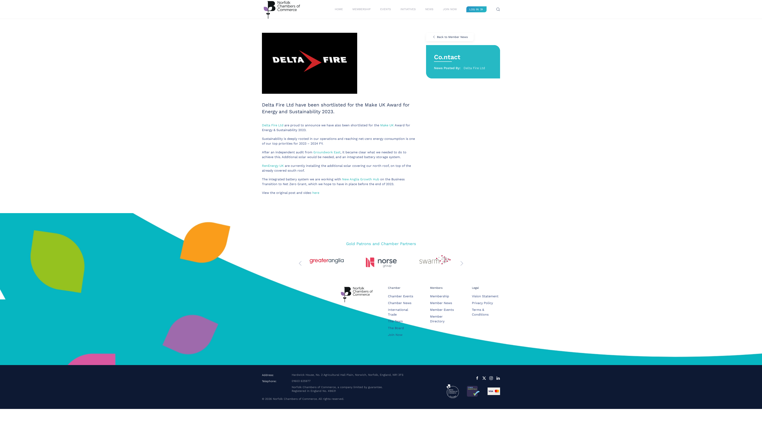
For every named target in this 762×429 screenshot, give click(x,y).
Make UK (387, 125)
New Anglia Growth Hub (360, 179)
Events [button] (385, 9)
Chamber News (399, 303)
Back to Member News (452, 37)
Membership (439, 296)
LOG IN (474, 9)
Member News (441, 303)
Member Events (442, 310)
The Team (395, 321)
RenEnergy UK (273, 166)
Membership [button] (361, 9)
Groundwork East (327, 152)
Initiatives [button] (408, 9)
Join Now (450, 9)
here (315, 193)
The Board (396, 328)
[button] (498, 9)
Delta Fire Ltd (272, 125)
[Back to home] (282, 9)
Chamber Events (400, 296)
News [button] (429, 9)
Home (339, 9)
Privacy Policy (482, 303)
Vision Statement (485, 296)
